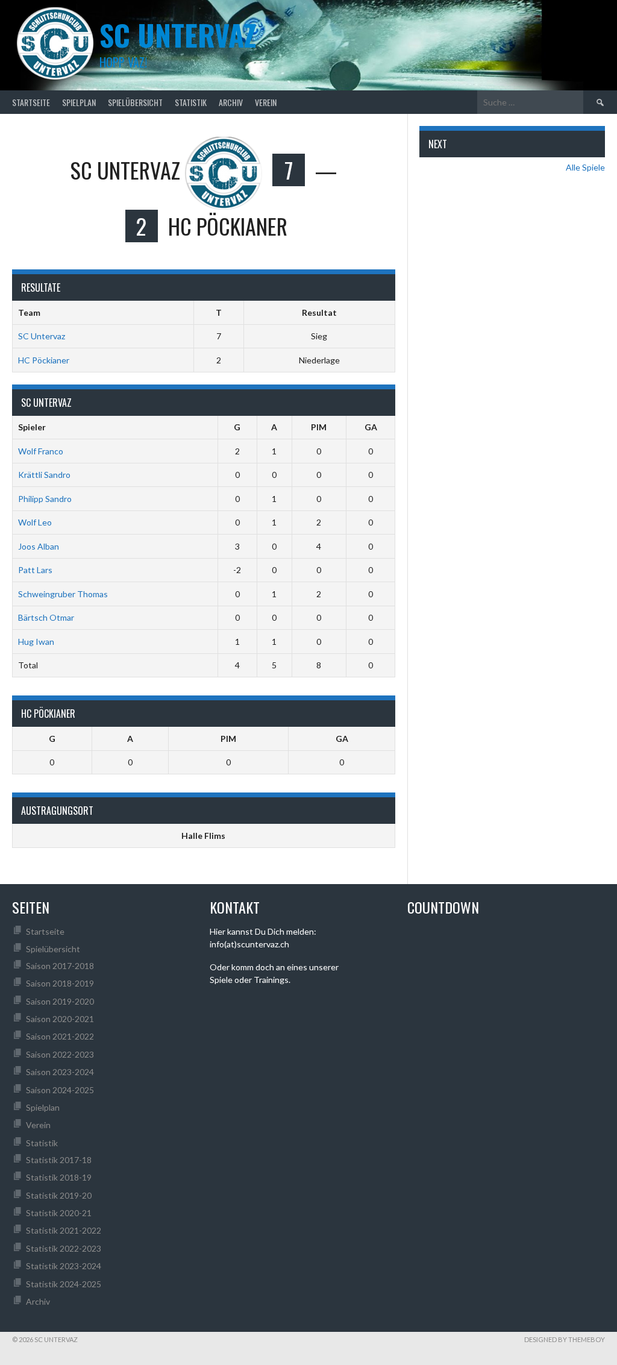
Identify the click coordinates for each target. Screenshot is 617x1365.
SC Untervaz (41, 336)
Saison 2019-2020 (60, 1001)
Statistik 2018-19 (59, 1177)
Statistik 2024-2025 (63, 1284)
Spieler (32, 427)
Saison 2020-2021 (60, 1019)
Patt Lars (35, 570)
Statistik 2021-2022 (63, 1230)
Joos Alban (38, 546)
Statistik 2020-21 (59, 1213)
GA (371, 427)
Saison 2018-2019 (60, 983)
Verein (266, 102)
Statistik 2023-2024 (63, 1266)
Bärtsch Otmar (46, 617)
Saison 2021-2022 (60, 1036)
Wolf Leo (35, 522)
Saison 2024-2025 (60, 1090)
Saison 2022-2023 (60, 1054)
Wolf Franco (40, 451)
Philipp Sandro (45, 499)
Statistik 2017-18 (59, 1160)
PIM (319, 427)
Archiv (231, 102)
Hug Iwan (36, 641)
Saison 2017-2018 (60, 966)
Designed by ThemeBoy (564, 1339)
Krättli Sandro (44, 474)
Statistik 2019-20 (59, 1195)
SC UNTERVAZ (177, 34)
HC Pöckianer (43, 360)
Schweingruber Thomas (63, 594)
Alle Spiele (585, 167)
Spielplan (79, 102)
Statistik (191, 102)
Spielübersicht (135, 102)
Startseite (31, 102)
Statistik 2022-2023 (63, 1248)
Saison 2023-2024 (60, 1072)
